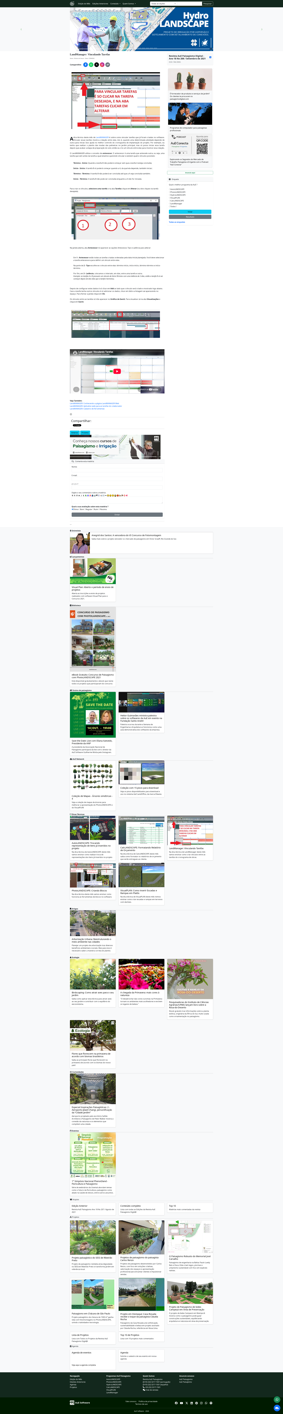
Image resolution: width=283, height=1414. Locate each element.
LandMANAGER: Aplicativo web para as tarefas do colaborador (96, 406)
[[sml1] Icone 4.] (115, 495)
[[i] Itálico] (81, 495)
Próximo (85, 432)
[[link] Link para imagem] (95, 495)
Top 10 (172, 1205)
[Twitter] (187, 1402)
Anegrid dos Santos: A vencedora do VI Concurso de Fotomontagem (126, 535)
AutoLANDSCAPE (177, 189)
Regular (89, 509)
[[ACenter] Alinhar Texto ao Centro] (75, 495)
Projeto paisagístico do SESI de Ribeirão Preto (92, 1259)
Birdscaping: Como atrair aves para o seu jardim (93, 994)
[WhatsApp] (206, 1402)
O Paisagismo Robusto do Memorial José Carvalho (190, 1257)
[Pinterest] (196, 1402)
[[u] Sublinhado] (83, 495)
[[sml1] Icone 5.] (118, 496)
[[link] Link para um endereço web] (92, 495)
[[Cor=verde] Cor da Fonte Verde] (86, 495)
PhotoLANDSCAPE (177, 192)
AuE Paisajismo (185, 1382)
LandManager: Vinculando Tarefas (186, 848)
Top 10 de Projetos (129, 1334)
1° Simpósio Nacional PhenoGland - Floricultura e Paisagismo (90, 1182)
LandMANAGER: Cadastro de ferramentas (87, 408)
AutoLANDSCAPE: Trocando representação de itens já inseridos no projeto (91, 846)
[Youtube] (182, 1402)
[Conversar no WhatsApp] (277, 1399)
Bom (82, 509)
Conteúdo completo (130, 1205)
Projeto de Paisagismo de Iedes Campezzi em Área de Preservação (186, 1308)
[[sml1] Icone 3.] (113, 496)
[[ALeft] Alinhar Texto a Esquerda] (72, 495)
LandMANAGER (102, 137)
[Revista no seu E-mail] (277, 1408)
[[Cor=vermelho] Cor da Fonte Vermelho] (90, 495)
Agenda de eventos (81, 1352)
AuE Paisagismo (186, 1379)
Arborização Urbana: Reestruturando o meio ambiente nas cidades (91, 940)
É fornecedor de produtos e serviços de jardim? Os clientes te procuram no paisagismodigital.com (190, 96)
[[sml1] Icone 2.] (110, 496)
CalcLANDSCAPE (177, 200)
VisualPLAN (175, 198)
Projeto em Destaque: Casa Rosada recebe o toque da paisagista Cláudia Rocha (139, 1316)
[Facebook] (176, 1402)
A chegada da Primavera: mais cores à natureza (139, 994)
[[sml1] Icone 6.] (120, 495)
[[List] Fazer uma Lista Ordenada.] (99, 495)
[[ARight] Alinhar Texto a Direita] (77, 495)
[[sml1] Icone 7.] (122, 495)
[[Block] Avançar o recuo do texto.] (101, 495)
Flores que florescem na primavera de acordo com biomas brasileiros (91, 1055)
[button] (21, 29)
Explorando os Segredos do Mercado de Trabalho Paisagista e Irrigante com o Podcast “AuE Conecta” (189, 162)
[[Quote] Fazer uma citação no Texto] (97, 495)
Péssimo (103, 509)
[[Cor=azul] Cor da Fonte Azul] (88, 495)
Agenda (124, 1352)
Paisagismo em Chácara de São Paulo (91, 1313)
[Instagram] (201, 1402)
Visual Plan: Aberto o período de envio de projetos (93, 588)
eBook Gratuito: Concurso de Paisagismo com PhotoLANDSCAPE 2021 (93, 676)
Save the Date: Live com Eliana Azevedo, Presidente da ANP (92, 742)
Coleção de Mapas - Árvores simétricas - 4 (92, 797)
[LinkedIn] (191, 1402)
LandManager (176, 203)
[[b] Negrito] (79, 495)
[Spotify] (211, 1402)
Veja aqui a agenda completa (84, 1365)
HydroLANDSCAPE (178, 195)
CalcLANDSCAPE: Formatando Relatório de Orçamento (140, 849)
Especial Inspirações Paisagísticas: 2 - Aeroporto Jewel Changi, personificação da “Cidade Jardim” (92, 1110)
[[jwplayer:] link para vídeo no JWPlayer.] (127, 495)
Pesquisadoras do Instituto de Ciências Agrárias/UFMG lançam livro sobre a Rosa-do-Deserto (189, 1005)
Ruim (96, 509)
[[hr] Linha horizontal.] (106, 495)
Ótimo (75, 509)
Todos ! (173, 206)
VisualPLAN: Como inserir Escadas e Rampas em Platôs (138, 892)
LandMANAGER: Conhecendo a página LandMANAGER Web (94, 403)
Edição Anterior (79, 1205)
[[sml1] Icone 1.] (108, 496)
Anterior (74, 432)
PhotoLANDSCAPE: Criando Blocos (89, 890)
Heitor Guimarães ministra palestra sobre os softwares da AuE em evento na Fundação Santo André (141, 718)
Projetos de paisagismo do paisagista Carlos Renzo (139, 1259)
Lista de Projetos (80, 1334)
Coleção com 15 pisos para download (139, 787)
